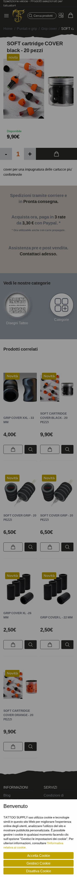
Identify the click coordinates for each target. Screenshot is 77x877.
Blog (6, 795)
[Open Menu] (7, 16)
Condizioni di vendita (54, 798)
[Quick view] (30, 449)
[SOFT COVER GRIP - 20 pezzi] (20, 491)
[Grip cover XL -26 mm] (20, 589)
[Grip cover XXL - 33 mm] (20, 389)
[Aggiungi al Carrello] (56, 154)
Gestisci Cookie (38, 863)
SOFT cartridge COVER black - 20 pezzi (54, 418)
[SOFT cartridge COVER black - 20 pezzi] (57, 389)
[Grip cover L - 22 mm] (57, 589)
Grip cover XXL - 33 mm (18, 420)
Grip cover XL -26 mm (17, 615)
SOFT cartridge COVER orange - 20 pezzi (18, 715)
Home (8, 28)
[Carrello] (71, 15)
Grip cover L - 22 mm (56, 617)
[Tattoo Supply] (19, 16)
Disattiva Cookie (38, 871)
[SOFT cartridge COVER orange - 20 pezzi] (20, 686)
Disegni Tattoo (17, 323)
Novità (12, 376)
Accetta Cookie (38, 855)
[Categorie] (61, 305)
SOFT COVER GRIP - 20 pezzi (19, 517)
